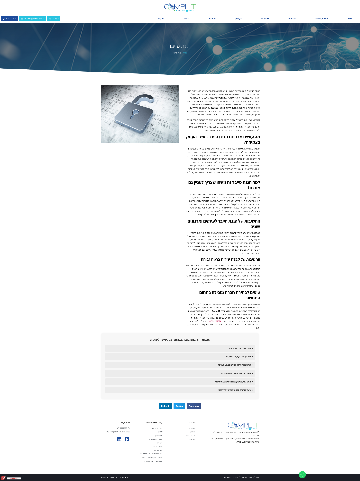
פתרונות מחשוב (321, 18)
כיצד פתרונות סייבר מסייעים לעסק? (235, 373)
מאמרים (212, 18)
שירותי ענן (265, 18)
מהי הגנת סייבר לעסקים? (240, 348)
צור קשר (161, 18)
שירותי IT (292, 18)
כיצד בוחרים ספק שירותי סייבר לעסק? (234, 390)
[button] (194, 406)
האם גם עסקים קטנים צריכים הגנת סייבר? (233, 381)
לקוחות (238, 18)
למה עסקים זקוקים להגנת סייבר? (236, 356)
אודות (186, 18)
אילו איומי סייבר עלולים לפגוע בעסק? (234, 364)
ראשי (350, 18)
